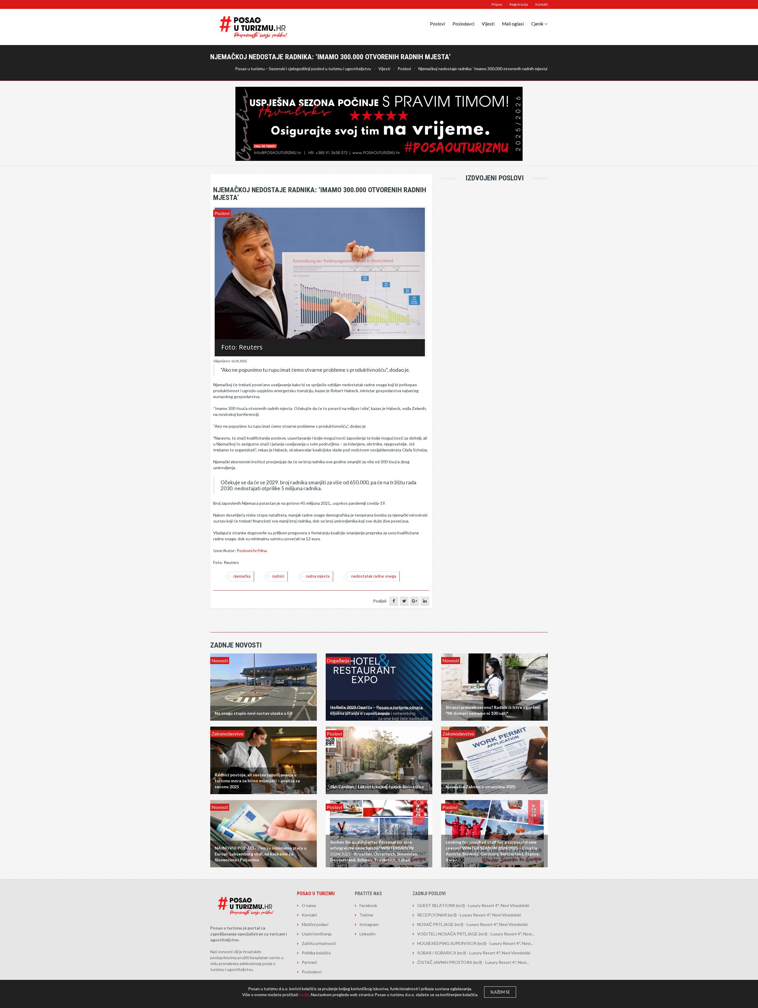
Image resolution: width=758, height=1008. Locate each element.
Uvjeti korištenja (317, 933)
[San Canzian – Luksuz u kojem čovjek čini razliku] (379, 759)
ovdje (304, 994)
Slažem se (500, 992)
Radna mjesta (318, 575)
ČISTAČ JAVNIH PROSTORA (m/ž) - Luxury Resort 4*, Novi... (473, 962)
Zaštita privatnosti (319, 943)
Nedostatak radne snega (373, 575)
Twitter (366, 914)
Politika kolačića (316, 952)
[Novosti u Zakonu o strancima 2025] (494, 759)
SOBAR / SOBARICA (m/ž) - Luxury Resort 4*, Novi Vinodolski (473, 952)
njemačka (241, 575)
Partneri (309, 962)
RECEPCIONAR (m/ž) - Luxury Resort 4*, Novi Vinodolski (469, 914)
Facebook (368, 905)
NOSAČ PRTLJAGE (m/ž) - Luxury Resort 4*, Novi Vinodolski (472, 924)
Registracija (519, 4)
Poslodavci (463, 23)
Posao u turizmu (316, 893)
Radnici (278, 575)
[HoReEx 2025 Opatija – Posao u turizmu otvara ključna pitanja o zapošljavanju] (379, 686)
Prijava (497, 4)
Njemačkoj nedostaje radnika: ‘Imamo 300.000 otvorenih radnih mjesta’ (483, 68)
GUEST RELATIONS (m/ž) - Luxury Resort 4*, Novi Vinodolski (473, 905)
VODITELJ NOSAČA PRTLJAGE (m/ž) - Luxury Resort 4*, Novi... (475, 933)
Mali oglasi (513, 23)
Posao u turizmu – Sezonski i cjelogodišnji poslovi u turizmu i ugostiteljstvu (303, 68)
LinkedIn (367, 933)
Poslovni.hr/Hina (252, 550)
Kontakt (541, 4)
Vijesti (488, 23)
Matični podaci (315, 924)
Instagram (368, 924)
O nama (309, 905)
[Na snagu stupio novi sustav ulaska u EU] (263, 686)
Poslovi (437, 23)
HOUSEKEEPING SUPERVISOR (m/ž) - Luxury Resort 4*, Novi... (475, 943)
